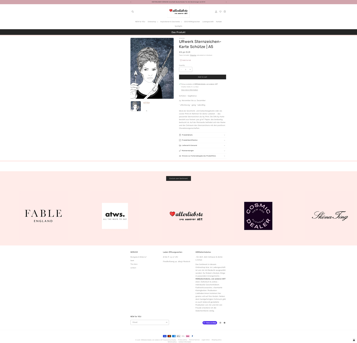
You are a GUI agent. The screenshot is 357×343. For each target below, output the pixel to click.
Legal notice (206, 339)
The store (134, 264)
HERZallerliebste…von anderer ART (152, 340)
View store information (189, 90)
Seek (132, 261)
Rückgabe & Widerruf (138, 257)
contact (133, 268)
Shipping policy (217, 339)
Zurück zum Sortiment (178, 178)
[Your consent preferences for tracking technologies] (354, 340)
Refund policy (172, 342)
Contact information (185, 342)
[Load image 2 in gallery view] (146, 106)
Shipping (193, 55)
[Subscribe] (166, 322)
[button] (132, 11)
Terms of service (194, 339)
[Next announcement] (226, 2)
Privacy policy (182, 339)
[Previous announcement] (131, 2)
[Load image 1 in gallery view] (136, 106)
